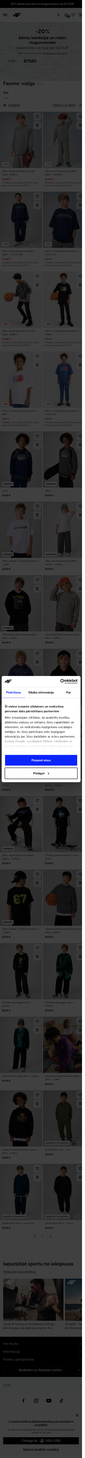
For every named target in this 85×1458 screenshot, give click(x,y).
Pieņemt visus (41, 760)
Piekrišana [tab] (13, 692)
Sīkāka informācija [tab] (41, 692)
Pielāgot (38, 773)
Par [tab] (68, 692)
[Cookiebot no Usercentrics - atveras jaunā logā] (60, 681)
